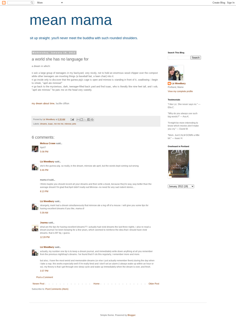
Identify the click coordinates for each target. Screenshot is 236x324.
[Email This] (78, 119)
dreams (43, 124)
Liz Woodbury (47, 161)
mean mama (71, 20)
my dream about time (43, 103)
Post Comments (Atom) (56, 289)
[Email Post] (72, 119)
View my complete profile (180, 91)
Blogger (131, 315)
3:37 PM (44, 271)
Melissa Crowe (47, 143)
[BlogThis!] (82, 119)
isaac (50, 124)
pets (74, 124)
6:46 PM (44, 170)
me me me (58, 124)
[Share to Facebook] (89, 119)
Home (96, 283)
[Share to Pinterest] (92, 119)
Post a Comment (44, 277)
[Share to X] (85, 119)
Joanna (44, 222)
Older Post (154, 283)
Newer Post (38, 283)
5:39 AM (44, 212)
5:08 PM (44, 151)
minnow (68, 124)
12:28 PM (45, 237)
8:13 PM (44, 191)
